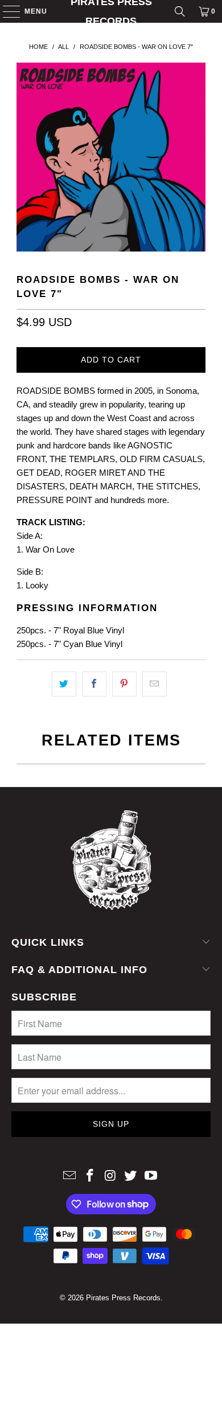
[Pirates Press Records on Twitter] (130, 1176)
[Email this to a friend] (154, 684)
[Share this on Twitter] (64, 684)
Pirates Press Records (111, 11)
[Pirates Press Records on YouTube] (151, 1176)
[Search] (180, 11)
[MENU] (6, 11)
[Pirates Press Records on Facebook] (89, 1176)
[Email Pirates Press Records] (70, 1176)
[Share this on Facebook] (94, 684)
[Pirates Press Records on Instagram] (110, 1176)
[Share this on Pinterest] (124, 684)
